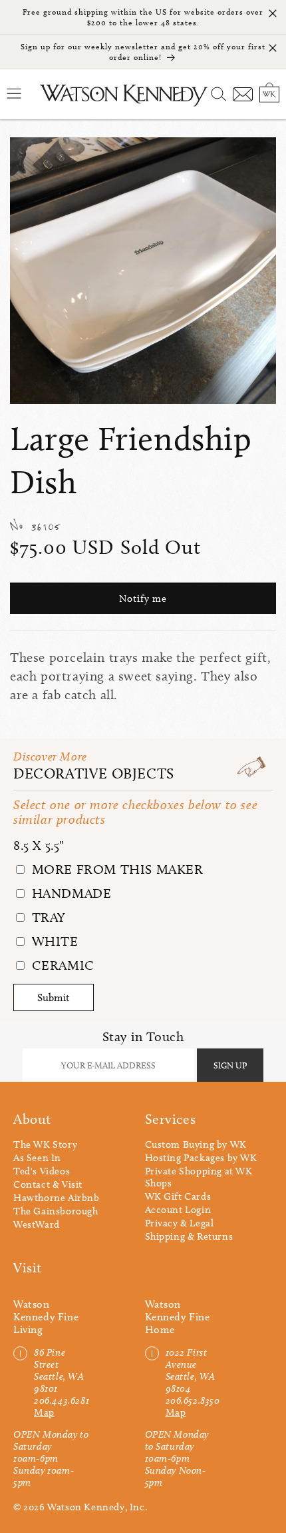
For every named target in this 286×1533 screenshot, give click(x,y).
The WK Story (45, 1144)
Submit (53, 997)
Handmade (69, 893)
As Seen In (37, 1158)
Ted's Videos (41, 1171)
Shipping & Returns (189, 1236)
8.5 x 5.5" (39, 845)
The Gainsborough (55, 1211)
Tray (47, 917)
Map (44, 1412)
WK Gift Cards (178, 1196)
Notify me (143, 599)
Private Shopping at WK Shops (199, 1177)
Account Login (178, 1210)
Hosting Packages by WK (201, 1158)
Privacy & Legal (179, 1223)
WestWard (36, 1224)
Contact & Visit (47, 1184)
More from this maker (116, 869)
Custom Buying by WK (196, 1144)
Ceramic (61, 965)
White (53, 941)
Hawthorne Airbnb (56, 1198)
